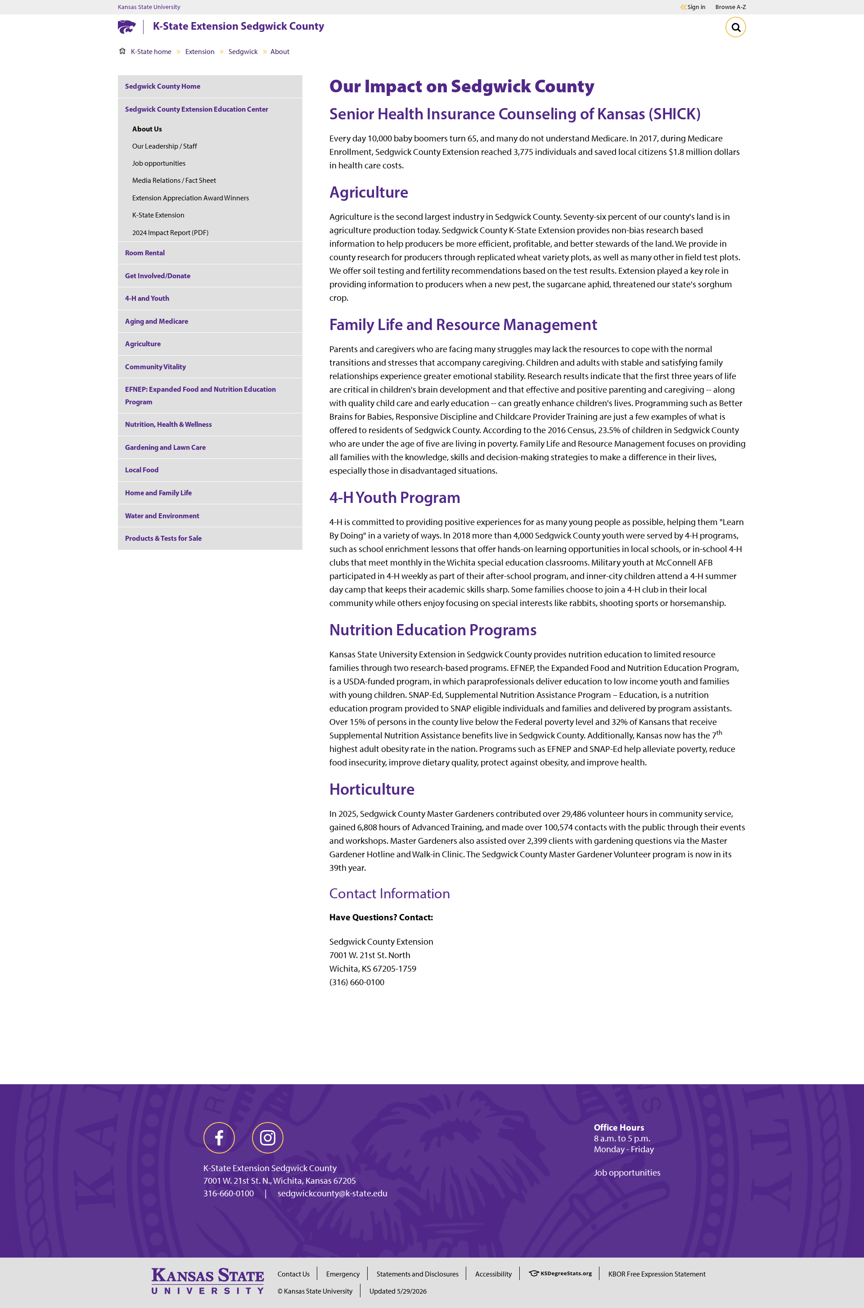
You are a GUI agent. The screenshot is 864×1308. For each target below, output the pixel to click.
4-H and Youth (147, 298)
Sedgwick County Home (162, 86)
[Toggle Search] (735, 27)
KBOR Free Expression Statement (657, 1274)
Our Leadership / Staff (164, 146)
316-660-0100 (228, 1193)
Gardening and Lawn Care (165, 447)
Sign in (697, 7)
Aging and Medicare (156, 321)
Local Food (142, 469)
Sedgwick (243, 51)
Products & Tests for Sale (163, 538)
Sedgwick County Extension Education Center (196, 108)
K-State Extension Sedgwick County (238, 25)
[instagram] (268, 1138)
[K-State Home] (127, 27)
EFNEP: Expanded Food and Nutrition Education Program (200, 395)
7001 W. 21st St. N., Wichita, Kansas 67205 (279, 1180)
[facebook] (219, 1138)
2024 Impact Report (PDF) (170, 232)
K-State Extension (158, 215)
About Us (147, 128)
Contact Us (294, 1274)
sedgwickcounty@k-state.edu (332, 1193)
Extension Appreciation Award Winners (190, 198)
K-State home (151, 51)
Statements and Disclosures (418, 1274)
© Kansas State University (315, 1291)
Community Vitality (155, 366)
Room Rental (145, 252)
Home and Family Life (158, 492)
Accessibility (493, 1274)
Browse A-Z (731, 7)
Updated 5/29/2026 (398, 1291)
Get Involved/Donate (157, 275)
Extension (200, 51)
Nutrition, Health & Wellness (168, 424)
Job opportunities (158, 163)
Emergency (343, 1274)
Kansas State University (149, 7)
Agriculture (143, 343)
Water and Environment (162, 515)
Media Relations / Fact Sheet (174, 180)
